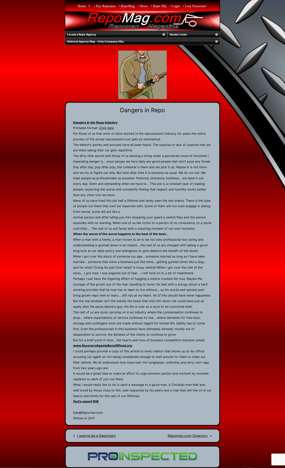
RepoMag (128, 6)
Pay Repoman (106, 6)
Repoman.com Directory (188, 436)
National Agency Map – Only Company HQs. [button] (95, 41)
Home (82, 6)
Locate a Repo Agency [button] (81, 34)
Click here (106, 128)
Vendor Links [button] (178, 34)
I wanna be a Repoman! (96, 436)
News (144, 6)
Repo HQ (159, 6)
